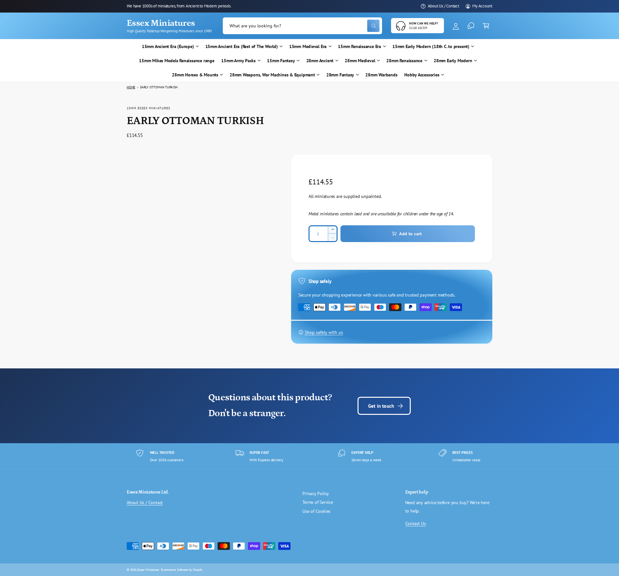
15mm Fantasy (281, 60)
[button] (486, 26)
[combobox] (302, 26)
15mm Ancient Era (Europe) (168, 46)
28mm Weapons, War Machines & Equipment (272, 75)
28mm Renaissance (404, 60)
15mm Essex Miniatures (148, 108)
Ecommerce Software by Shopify (181, 569)
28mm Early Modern (453, 60)
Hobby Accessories (421, 75)
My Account (482, 5)
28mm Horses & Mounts (195, 75)
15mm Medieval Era (308, 46)
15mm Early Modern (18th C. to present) (430, 46)
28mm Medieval (360, 60)
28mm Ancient (319, 60)
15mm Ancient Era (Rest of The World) (241, 46)
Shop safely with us (324, 332)
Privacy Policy (315, 493)
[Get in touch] (470, 26)
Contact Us (415, 523)
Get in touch (381, 406)
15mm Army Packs (238, 60)
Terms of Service (317, 502)
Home (131, 87)
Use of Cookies (316, 511)
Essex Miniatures (148, 569)
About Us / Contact (443, 5)
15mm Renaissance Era (359, 46)
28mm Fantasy (340, 75)
